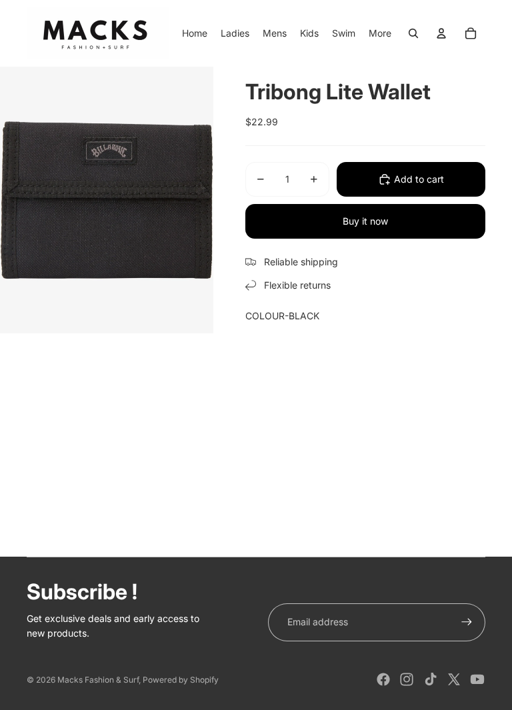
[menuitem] (380, 33)
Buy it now (365, 221)
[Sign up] (466, 622)
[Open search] (413, 33)
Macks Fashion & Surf (98, 680)
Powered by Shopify (181, 680)
